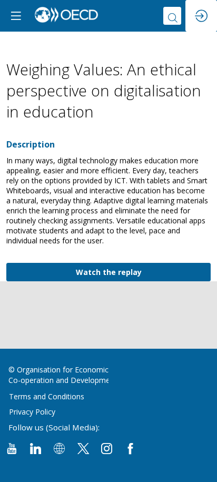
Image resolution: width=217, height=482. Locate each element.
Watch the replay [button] (109, 272)
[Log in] (201, 16)
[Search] (172, 16)
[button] (16, 16)
